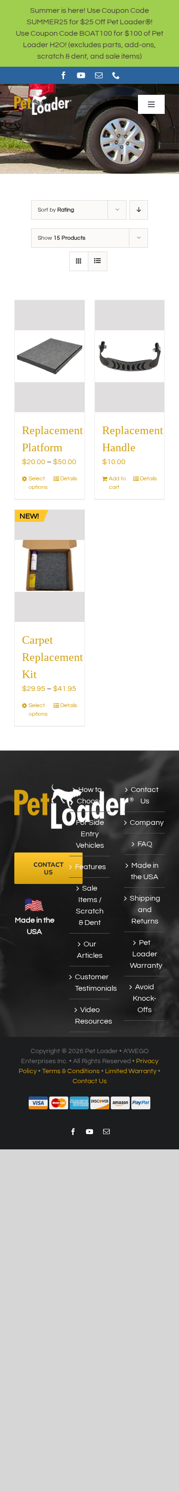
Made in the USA (144, 871)
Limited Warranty (131, 1071)
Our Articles (90, 949)
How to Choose (90, 795)
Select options (38, 483)
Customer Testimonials (90, 982)
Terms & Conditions (71, 1071)
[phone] (116, 75)
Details (68, 479)
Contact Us (144, 795)
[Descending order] (138, 210)
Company (145, 822)
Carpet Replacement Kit (52, 657)
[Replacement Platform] (49, 356)
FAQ (144, 844)
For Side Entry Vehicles (90, 834)
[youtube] (81, 75)
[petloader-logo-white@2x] (43, 97)
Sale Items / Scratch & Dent (90, 905)
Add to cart (117, 483)
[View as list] (97, 261)
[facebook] (63, 75)
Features (90, 867)
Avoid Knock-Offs (145, 998)
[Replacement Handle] (130, 356)
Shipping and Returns (145, 909)
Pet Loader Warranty (145, 954)
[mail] (99, 75)
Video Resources (90, 1015)
